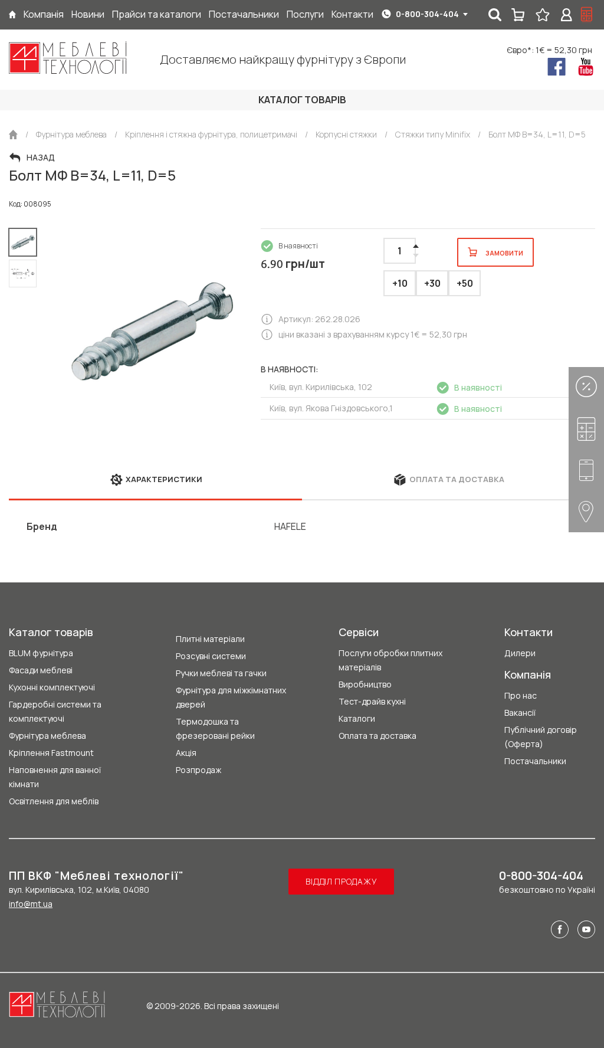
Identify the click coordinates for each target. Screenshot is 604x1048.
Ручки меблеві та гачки (221, 673)
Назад (41, 157)
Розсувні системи (211, 655)
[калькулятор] (587, 14)
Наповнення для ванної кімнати (55, 777)
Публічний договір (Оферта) (540, 736)
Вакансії (520, 712)
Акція (186, 752)
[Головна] (12, 14)
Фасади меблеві (41, 670)
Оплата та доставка (377, 735)
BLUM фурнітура (41, 653)
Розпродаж (198, 769)
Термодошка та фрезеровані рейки (215, 728)
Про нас (520, 695)
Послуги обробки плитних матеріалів (390, 660)
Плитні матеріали (210, 638)
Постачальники (535, 761)
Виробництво (365, 684)
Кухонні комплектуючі (52, 687)
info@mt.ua (30, 903)
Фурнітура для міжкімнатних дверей (231, 697)
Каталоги (357, 718)
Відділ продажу (341, 881)
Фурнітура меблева (47, 735)
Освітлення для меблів (54, 801)
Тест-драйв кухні (372, 701)
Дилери (520, 653)
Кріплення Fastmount (51, 752)
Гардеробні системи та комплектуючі (55, 711)
